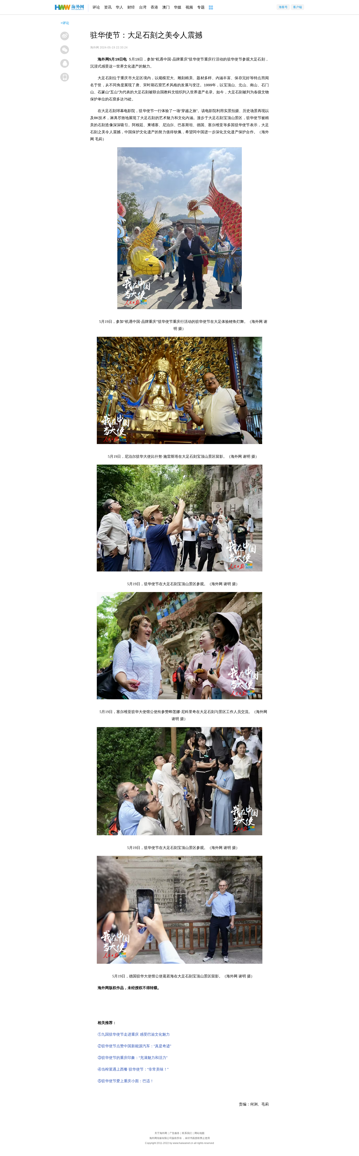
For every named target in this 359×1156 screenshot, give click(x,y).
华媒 (177, 7)
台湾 (142, 7)
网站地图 (199, 1133)
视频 (189, 7)
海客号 (283, 7)
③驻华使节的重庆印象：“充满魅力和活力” (132, 1058)
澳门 (166, 7)
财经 (131, 7)
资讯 (108, 7)
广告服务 (175, 1133)
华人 (119, 7)
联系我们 (187, 1133)
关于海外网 (161, 1133)
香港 (154, 7)
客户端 (297, 7)
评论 (96, 7)
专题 (201, 7)
